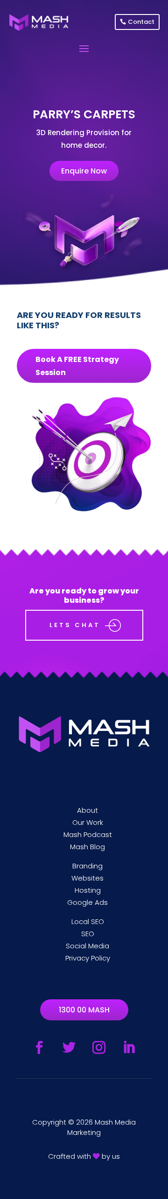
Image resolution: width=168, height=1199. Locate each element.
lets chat (74, 625)
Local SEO (87, 921)
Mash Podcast (87, 834)
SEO (87, 934)
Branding (87, 866)
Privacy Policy (87, 958)
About (87, 810)
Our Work (87, 822)
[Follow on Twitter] (69, 1047)
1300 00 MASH (84, 1009)
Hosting (88, 890)
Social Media (87, 946)
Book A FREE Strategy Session (77, 365)
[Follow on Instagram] (99, 1047)
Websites (87, 878)
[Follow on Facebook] (39, 1047)
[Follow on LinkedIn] (129, 1047)
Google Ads (87, 902)
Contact (141, 21)
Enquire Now (84, 171)
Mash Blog (87, 847)
